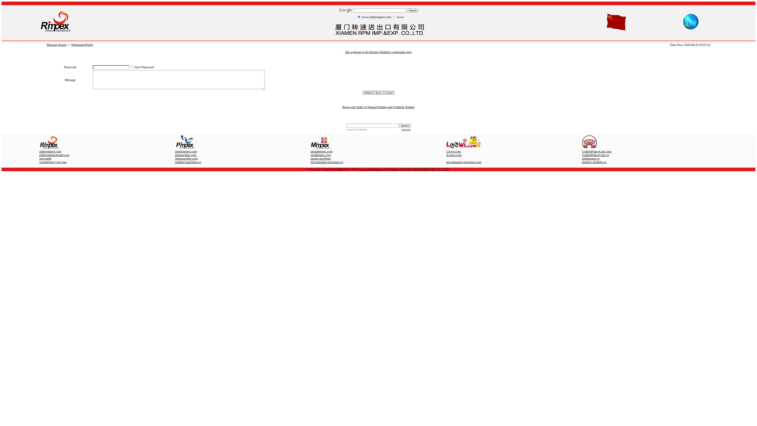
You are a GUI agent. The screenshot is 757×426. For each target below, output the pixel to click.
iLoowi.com (453, 155)
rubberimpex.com (50, 151)
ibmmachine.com (185, 155)
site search (351, 130)
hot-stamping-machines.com (463, 162)
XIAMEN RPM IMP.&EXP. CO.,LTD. (425, 169)
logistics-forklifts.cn (594, 162)
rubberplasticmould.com (54, 155)
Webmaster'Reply (82, 45)
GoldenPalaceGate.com (596, 151)
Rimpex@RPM (333, 169)
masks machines (321, 158)
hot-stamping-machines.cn (327, 162)
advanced (406, 130)
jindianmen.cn (590, 158)
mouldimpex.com (321, 151)
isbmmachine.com (186, 158)
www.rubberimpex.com (374, 169)
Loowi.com (453, 151)
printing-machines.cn (188, 162)
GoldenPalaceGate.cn (595, 155)
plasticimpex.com (186, 151)
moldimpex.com (321, 155)
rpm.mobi (45, 158)
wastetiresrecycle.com (52, 162)
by (361, 130)
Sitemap (394, 169)
